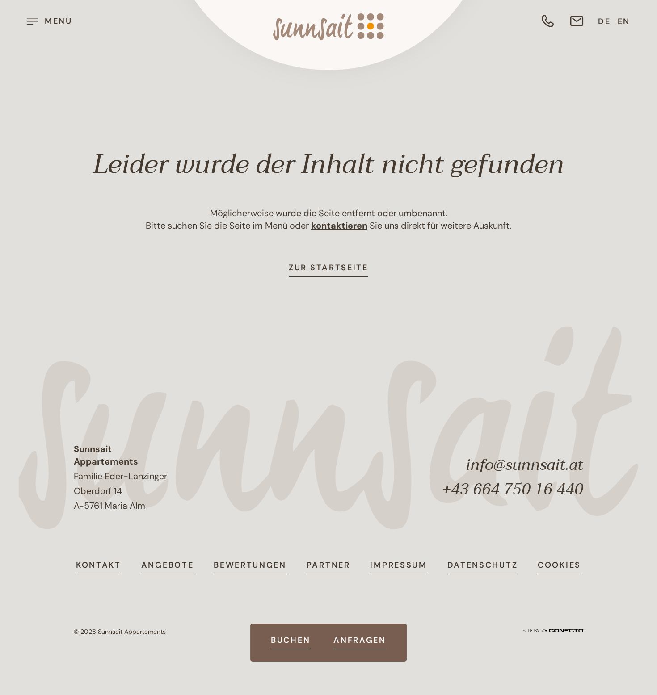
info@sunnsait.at (524, 465)
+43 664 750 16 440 (512, 489)
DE (604, 21)
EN (624, 21)
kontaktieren (339, 225)
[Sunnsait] (328, 26)
